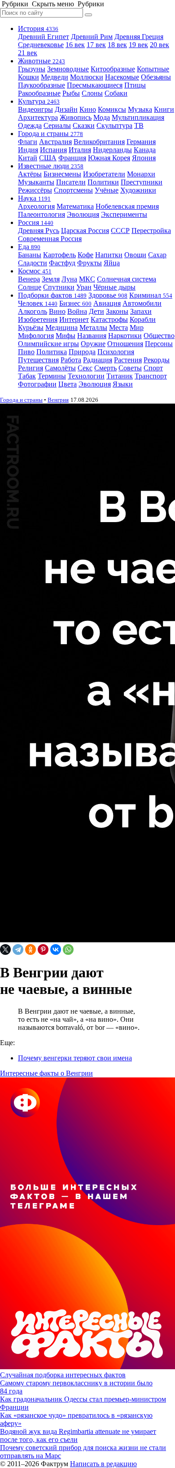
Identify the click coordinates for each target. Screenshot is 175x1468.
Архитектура (38, 117)
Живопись (76, 117)
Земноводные (68, 69)
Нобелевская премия (127, 206)
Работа (71, 360)
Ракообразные (39, 93)
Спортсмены (73, 190)
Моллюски (86, 77)
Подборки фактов (52, 295)
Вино (57, 311)
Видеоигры (35, 109)
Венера (29, 279)
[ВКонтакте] (55, 949)
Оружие (93, 343)
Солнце (29, 287)
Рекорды (157, 360)
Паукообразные (41, 85)
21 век (27, 53)
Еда (29, 247)
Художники (138, 190)
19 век (138, 44)
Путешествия (38, 360)
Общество (159, 335)
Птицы (135, 85)
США (48, 158)
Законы (117, 311)
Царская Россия (85, 230)
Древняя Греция (138, 36)
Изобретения (37, 319)
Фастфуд (62, 263)
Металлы (93, 327)
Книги (164, 109)
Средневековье (41, 44)
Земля (51, 279)
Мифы (65, 335)
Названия (91, 335)
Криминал (150, 295)
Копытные (153, 69)
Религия (30, 368)
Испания (53, 150)
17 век (96, 44)
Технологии (86, 376)
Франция (72, 158)
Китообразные (113, 69)
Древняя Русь (38, 230)
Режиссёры (35, 190)
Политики (103, 182)
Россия (35, 222)
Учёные (106, 190)
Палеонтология (41, 214)
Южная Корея (109, 158)
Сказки (84, 125)
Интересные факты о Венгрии (46, 1073)
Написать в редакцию (103, 1464)
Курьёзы (31, 327)
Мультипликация (138, 117)
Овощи (135, 255)
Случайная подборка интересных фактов (63, 1375)
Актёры (30, 174)
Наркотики (125, 335)
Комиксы (112, 109)
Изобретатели (104, 174)
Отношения (125, 343)
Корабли (143, 319)
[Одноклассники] (30, 949)
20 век (159, 44)
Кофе (85, 255)
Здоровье (107, 295)
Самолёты (60, 368)
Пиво (26, 352)
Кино (87, 109)
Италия (80, 150)
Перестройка (151, 230)
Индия (28, 150)
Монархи (141, 174)
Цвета (67, 384)
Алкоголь (32, 311)
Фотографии (37, 384)
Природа (82, 352)
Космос (35, 271)
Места (118, 327)
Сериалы (57, 125)
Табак (27, 376)
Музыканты (36, 182)
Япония (144, 158)
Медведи (54, 77)
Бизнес (75, 303)
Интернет (74, 319)
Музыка (140, 109)
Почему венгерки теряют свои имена (75, 1058)
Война (77, 311)
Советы (130, 368)
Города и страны (50, 133)
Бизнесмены (62, 174)
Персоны (159, 343)
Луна (69, 279)
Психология (115, 352)
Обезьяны (156, 77)
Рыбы (71, 93)
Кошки (28, 77)
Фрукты (89, 263)
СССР (120, 230)
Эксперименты (124, 214)
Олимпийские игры (48, 343)
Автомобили (142, 303)
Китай (27, 158)
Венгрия (58, 399)
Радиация (97, 360)
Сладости (32, 263)
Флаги (27, 141)
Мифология (36, 335)
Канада (145, 150)
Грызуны (31, 69)
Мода (101, 117)
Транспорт (151, 376)
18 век (117, 44)
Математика (75, 206)
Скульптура (114, 125)
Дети (96, 311)
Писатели (71, 182)
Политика (51, 352)
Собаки (116, 93)
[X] (5, 949)
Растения (128, 360)
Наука (34, 198)
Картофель (59, 255)
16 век (75, 44)
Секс (85, 368)
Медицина (61, 327)
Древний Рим (92, 36)
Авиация (107, 303)
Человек (37, 303)
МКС (87, 279)
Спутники (58, 287)
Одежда (30, 125)
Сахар (157, 255)
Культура (39, 101)
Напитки (108, 255)
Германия (141, 141)
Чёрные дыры (114, 287)
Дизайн (66, 109)
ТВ (139, 125)
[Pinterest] (43, 949)
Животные (41, 61)
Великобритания (99, 141)
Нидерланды (112, 150)
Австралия (55, 141)
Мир (137, 327)
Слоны (92, 93)
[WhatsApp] (68, 949)
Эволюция (83, 214)
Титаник (119, 376)
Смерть (105, 368)
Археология (36, 206)
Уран (84, 287)
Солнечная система (126, 279)
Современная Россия (50, 238)
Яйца (112, 263)
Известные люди (50, 166)
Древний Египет (43, 36)
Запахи (141, 311)
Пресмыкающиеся (94, 85)
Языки (123, 384)
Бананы (29, 255)
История (38, 28)
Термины (52, 376)
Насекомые (122, 77)
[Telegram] (18, 949)
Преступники (141, 182)
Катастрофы (109, 319)
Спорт (153, 368)
